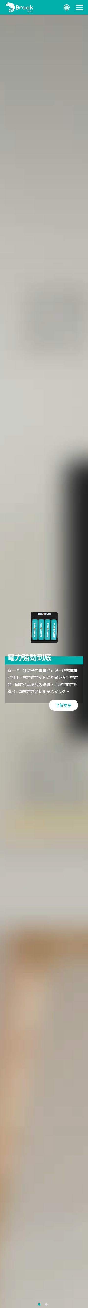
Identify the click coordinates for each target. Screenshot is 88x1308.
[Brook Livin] (19, 7)
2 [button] (46, 1304)
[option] (44, 661)
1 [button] (39, 1304)
